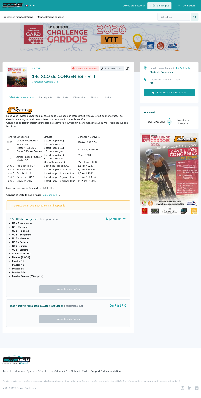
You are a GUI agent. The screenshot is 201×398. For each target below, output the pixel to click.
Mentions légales (24, 371)
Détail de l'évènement (21, 97)
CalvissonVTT (51, 195)
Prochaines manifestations (18, 17)
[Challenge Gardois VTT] (17, 77)
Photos (95, 97)
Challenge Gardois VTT (45, 81)
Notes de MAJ (79, 371)
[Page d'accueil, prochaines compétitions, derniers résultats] (13, 6)
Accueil (7, 371)
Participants (45, 97)
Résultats (62, 97)
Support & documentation (106, 371)
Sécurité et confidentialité (52, 371)
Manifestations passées (50, 17)
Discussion (79, 97)
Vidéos (107, 97)
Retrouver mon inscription (171, 92)
